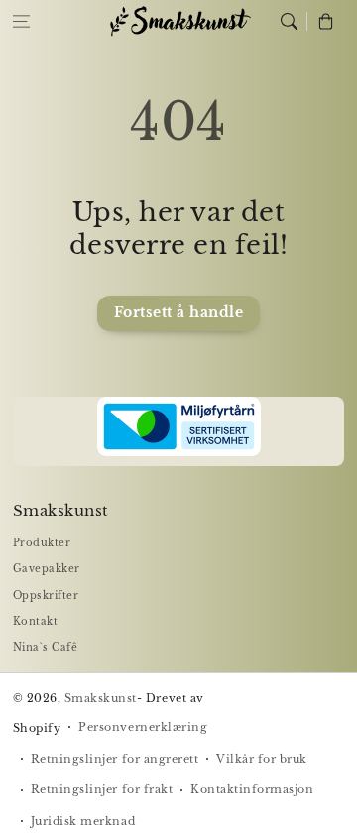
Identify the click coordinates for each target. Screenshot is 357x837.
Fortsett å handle (179, 312)
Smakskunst (100, 698)
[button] (21, 21)
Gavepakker (46, 568)
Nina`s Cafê (45, 647)
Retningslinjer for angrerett (114, 759)
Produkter (42, 543)
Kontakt (36, 621)
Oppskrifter (46, 595)
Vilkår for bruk (261, 759)
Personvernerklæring (142, 727)
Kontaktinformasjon (251, 789)
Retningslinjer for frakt (102, 789)
